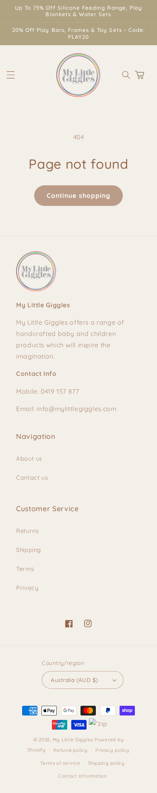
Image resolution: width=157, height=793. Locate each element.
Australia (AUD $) (74, 679)
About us (29, 458)
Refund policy (71, 750)
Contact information (82, 776)
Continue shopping (78, 195)
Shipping (28, 550)
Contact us (32, 477)
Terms (25, 569)
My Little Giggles (73, 739)
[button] (10, 74)
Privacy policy (112, 750)
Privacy (27, 588)
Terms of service (60, 763)
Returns (27, 531)
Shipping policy (106, 763)
